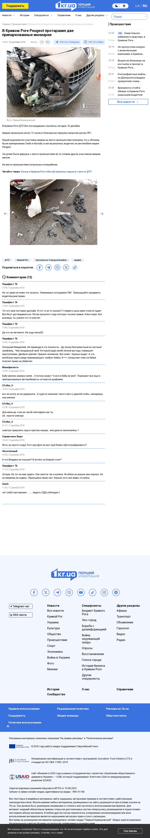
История (24, 15)
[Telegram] (48, 267)
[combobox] (127, 17)
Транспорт (124, 616)
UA (137, 6)
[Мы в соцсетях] (34, 592)
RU (145, 6)
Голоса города (91, 660)
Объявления (125, 622)
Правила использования (24, 708)
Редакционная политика (73, 708)
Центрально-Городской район (51, 260)
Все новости (126, 102)
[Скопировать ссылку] (75, 267)
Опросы (87, 648)
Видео (121, 634)
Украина (53, 622)
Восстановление (93, 654)
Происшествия (57, 640)
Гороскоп (123, 628)
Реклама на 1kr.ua (117, 708)
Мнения (52, 669)
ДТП (7, 260)
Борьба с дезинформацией (94, 627)
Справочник (64, 15)
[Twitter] (66, 267)
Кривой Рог (22, 260)
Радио (121, 640)
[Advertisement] (53, 527)
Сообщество (56, 694)
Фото (50, 663)
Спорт (51, 646)
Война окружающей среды (91, 638)
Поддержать (15, 6)
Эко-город (89, 620)
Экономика (55, 651)
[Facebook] (40, 267)
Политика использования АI (24, 724)
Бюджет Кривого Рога (93, 612)
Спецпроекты (41, 15)
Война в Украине (58, 657)
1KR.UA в (69, 42)
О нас (78, 15)
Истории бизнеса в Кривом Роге (93, 667)
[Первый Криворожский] (75, 6)
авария (77, 260)
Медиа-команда (67, 715)
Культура (53, 628)
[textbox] (127, 17)
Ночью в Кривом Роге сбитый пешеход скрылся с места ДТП (56, 171)
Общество (54, 634)
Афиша (122, 610)
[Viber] (57, 267)
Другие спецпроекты (91, 676)
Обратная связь (116, 715)
